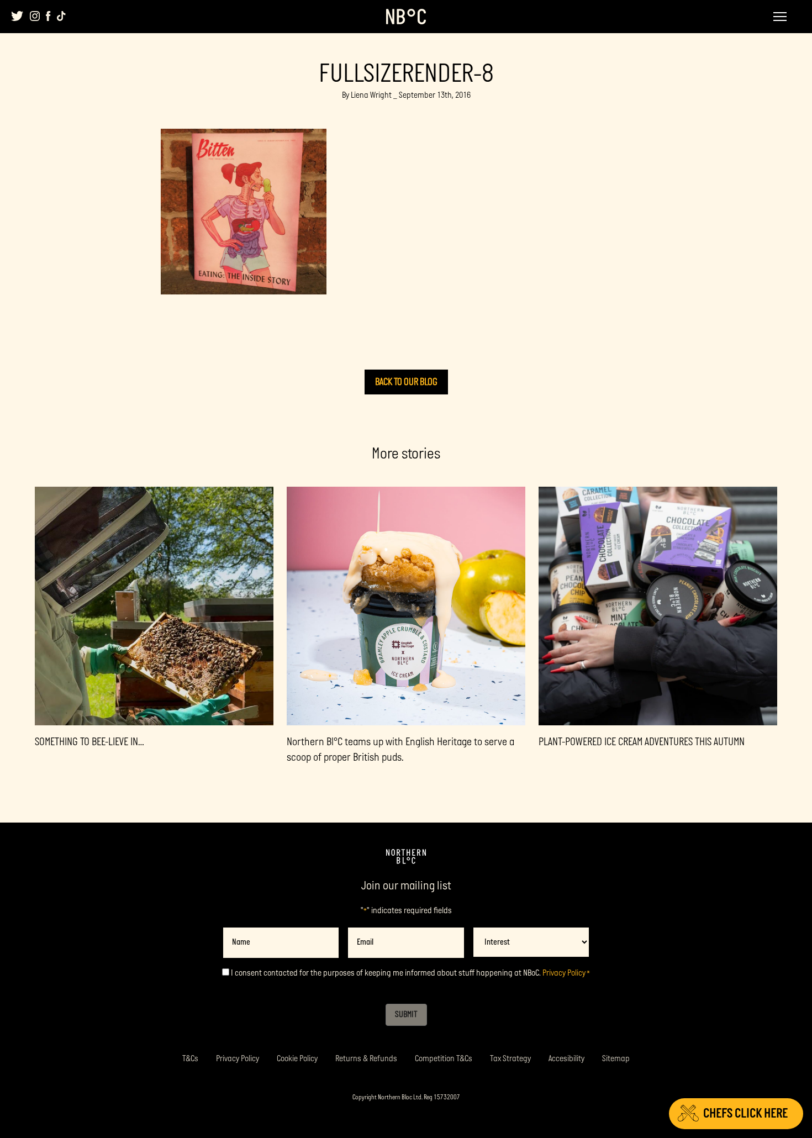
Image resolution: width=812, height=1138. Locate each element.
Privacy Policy (564, 973)
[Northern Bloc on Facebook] (48, 16)
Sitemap (616, 1058)
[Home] (406, 857)
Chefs (745, 1113)
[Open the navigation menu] (780, 16)
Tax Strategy (510, 1058)
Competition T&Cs (443, 1058)
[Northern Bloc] (406, 16)
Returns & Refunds (366, 1058)
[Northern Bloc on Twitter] (17, 16)
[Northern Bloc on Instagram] (35, 16)
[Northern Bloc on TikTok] (61, 16)
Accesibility (566, 1058)
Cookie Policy (297, 1058)
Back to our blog (406, 382)
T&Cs (190, 1058)
